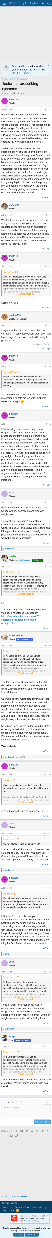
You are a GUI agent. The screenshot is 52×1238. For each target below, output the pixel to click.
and (15, 757)
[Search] (48, 3)
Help (4, 1210)
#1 (50, 109)
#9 (50, 645)
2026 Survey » (23, 73)
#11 (49, 833)
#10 (49, 774)
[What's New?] (43, 3)
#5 (50, 366)
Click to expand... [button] (26, 293)
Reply (48, 197)
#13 (49, 971)
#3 (50, 266)
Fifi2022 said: (9, 572)
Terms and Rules (23, 1207)
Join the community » (32, 1220)
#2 (50, 215)
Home (11, 1210)
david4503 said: (10, 372)
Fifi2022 (8, 93)
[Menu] (4, 3)
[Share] (46, 109)
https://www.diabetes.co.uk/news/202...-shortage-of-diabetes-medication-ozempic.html (22, 619)
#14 (49, 1046)
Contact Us (7, 1207)
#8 (50, 566)
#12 (49, 888)
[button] (4, 1102)
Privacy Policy (39, 1207)
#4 (50, 325)
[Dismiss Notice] (48, 65)
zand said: (8, 780)
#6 (50, 424)
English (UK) (10, 1202)
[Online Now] (6, 560)
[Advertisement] (26, 34)
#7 (50, 502)
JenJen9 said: (9, 271)
